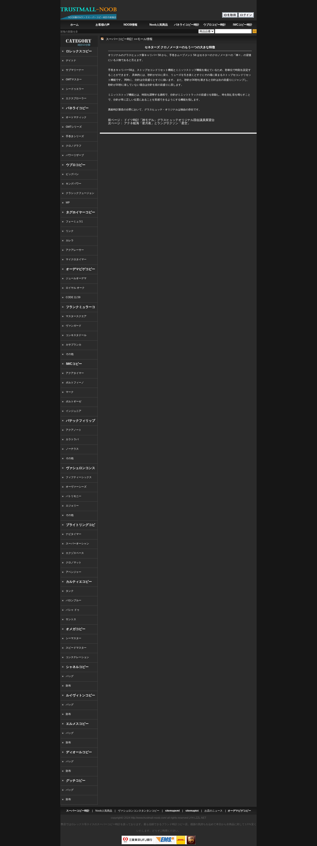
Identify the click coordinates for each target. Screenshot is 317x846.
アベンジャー (73, 571)
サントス (71, 619)
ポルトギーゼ (73, 401)
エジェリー (72, 505)
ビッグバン (72, 174)
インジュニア (73, 410)
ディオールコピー (79, 752)
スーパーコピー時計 (119, 39)
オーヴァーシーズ (76, 486)
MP (68, 202)
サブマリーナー (75, 69)
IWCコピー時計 (242, 24)
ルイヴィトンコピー (80, 695)
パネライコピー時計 (186, 24)
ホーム (74, 24)
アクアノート (73, 429)
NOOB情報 (130, 24)
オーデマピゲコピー (80, 269)
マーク (70, 392)
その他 (71, 354)
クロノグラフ (73, 145)
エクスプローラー (76, 98)
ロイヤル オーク (75, 287)
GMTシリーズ (74, 126)
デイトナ (71, 60)
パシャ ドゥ (72, 609)
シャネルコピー (77, 667)
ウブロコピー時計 (214, 24)
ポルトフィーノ (75, 382)
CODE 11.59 (73, 297)
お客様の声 (103, 24)
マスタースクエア (76, 316)
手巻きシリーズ (75, 136)
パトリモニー (73, 496)
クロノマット (73, 562)
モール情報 (144, 39)
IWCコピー (74, 364)
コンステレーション (77, 657)
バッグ (70, 676)
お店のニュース (213, 810)
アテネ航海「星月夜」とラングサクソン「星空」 (157, 123)
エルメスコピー (77, 723)
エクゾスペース (75, 553)
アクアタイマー (75, 373)
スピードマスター (76, 647)
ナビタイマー (73, 534)
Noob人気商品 (158, 24)
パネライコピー (77, 108)
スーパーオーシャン (77, 543)
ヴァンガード (73, 325)
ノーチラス (72, 448)
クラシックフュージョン (80, 193)
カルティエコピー (79, 581)
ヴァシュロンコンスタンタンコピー (138, 810)
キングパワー (73, 183)
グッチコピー (75, 780)
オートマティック (76, 117)
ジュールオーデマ (76, 278)
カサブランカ (73, 344)
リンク (70, 230)
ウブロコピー (75, 165)
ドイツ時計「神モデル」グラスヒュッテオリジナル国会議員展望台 (169, 120)
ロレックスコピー (79, 51)
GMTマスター (74, 79)
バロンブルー (73, 600)
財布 (68, 685)
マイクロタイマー (76, 259)
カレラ (70, 240)
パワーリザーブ (75, 155)
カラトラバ (72, 439)
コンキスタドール (76, 335)
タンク (70, 590)
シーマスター (73, 638)
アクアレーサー (75, 249)
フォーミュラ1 (74, 221)
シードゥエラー (75, 88)
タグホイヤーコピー (80, 212)
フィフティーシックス (79, 477)
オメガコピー (75, 629)
